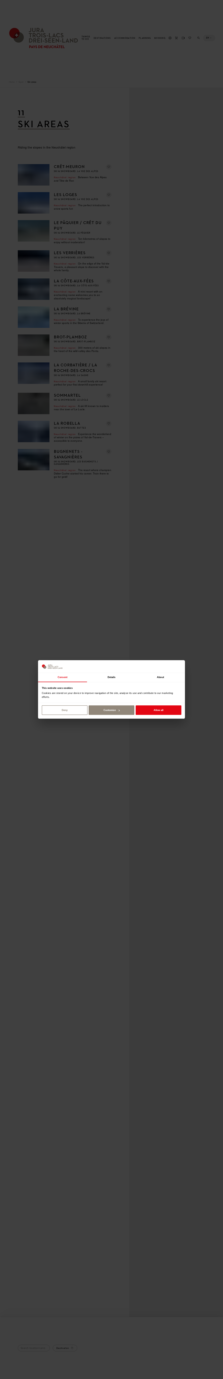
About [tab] (160, 677)
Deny (65, 710)
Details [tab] (112, 677)
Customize (110, 710)
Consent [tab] (62, 677)
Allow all (158, 710)
